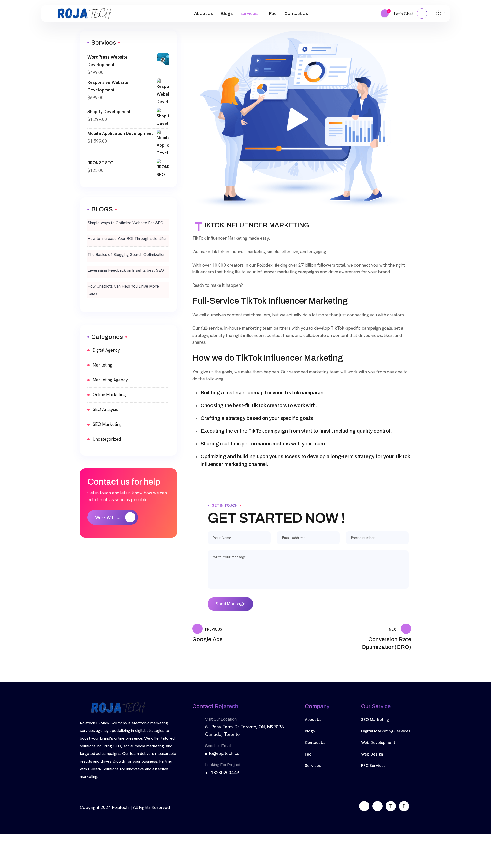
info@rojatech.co (222, 753)
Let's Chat (404, 14)
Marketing (102, 365)
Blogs (227, 13)
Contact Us (296, 13)
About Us (203, 13)
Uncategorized (107, 439)
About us (313, 719)
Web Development (378, 742)
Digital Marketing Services (385, 731)
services (249, 13)
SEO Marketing (107, 424)
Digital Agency (106, 350)
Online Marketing (109, 394)
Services (313, 765)
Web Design (372, 754)
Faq (273, 13)
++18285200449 (222, 772)
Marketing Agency (110, 380)
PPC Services (373, 765)
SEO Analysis (105, 409)
